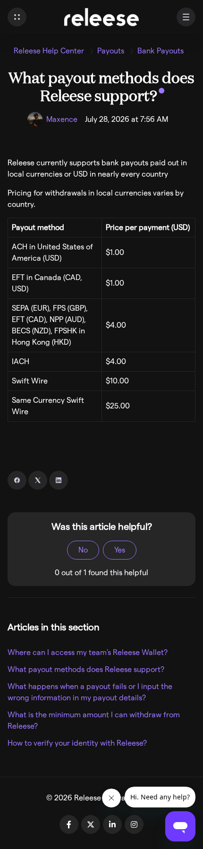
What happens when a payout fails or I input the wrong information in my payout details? (90, 692)
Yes (119, 550)
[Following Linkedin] (112, 824)
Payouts (110, 51)
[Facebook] (17, 480)
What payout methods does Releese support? (86, 669)
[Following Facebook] (68, 824)
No (83, 550)
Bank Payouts (160, 51)
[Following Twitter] (90, 824)
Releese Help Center (49, 51)
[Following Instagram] (134, 824)
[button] (17, 17)
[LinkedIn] (58, 480)
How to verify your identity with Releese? (77, 743)
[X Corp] (37, 480)
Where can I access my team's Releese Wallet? (88, 652)
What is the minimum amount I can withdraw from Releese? (94, 720)
